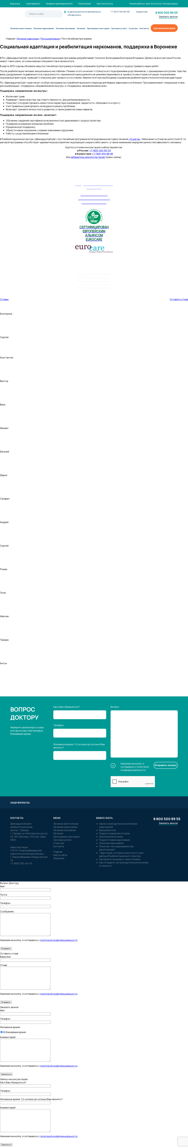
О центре (58, 843)
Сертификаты (33, 3)
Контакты (58, 846)
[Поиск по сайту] (56, 13)
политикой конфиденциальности (135, 768)
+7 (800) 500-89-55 (100, 150)
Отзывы (4, 299)
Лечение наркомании (65, 827)
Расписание (84, 3)
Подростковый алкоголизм (114, 833)
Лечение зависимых (28, 38)
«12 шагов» (135, 139)
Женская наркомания (111, 843)
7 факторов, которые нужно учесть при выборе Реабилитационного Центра (121, 854)
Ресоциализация (50, 38)
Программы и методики (66, 836)
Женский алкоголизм (111, 836)
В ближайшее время (14, 1032)
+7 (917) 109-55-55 (120, 11)
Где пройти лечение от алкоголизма (119, 859)
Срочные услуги (62, 839)
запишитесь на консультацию (88, 157)
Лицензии (58, 858)
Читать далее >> (174, 691)
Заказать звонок (168, 16)
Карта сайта (60, 855)
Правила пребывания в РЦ (59, 3)
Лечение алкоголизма (65, 823)
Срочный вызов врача (164, 28)
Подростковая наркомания (114, 839)
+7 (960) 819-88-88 (102, 153)
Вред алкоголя (107, 830)
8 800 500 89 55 (166, 13)
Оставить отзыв (179, 299)
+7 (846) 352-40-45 (21, 863)
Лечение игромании (64, 830)
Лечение (58, 833)
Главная (57, 851)
